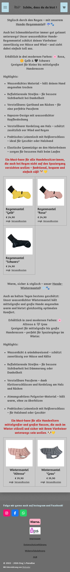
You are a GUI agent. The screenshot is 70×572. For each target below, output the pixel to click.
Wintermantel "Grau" (50, 472)
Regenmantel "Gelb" (15, 211)
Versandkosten (18, 221)
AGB (35, 556)
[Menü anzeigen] (5, 7)
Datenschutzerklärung (35, 544)
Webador (26, 567)
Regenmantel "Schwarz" (15, 260)
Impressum (35, 538)
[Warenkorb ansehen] (64, 7)
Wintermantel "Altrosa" (19, 472)
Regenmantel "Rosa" (47, 211)
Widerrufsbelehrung (35, 550)
